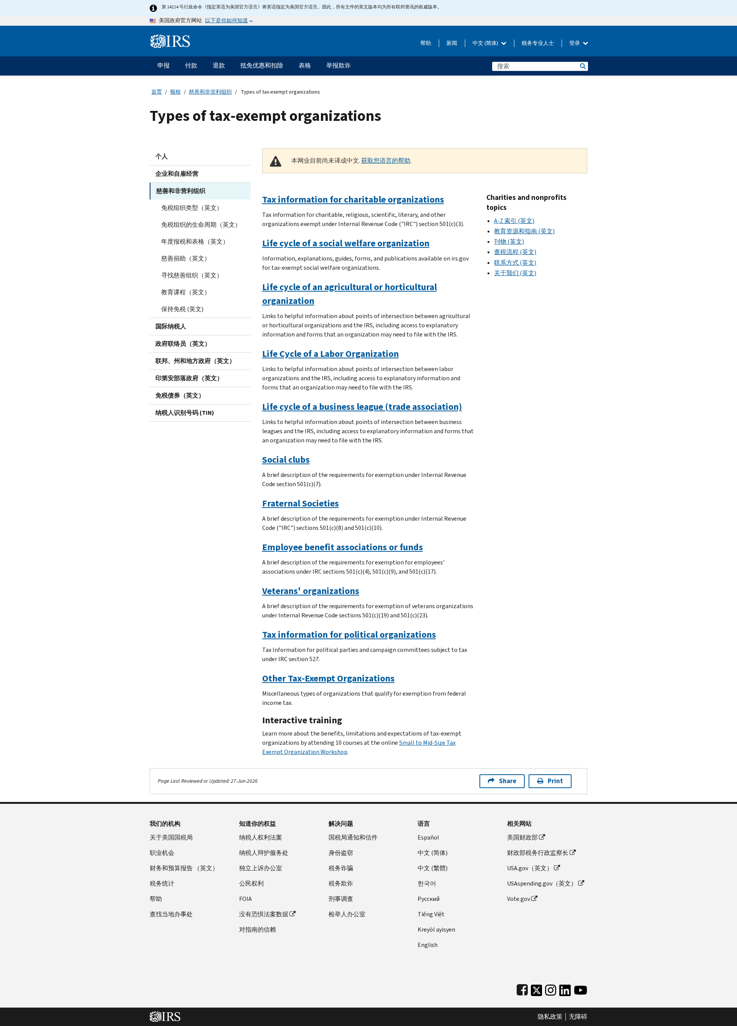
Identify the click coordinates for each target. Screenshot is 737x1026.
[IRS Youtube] (580, 988)
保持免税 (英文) (182, 309)
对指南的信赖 (257, 929)
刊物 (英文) (509, 242)
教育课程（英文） (185, 292)
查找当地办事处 (171, 914)
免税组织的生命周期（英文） (201, 225)
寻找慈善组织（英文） (192, 275)
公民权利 (251, 883)
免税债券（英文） (180, 395)
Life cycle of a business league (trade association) (362, 407)
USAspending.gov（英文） (542, 883)
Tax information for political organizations (349, 634)
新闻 (451, 43)
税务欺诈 (341, 883)
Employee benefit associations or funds (342, 547)
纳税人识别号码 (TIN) (184, 413)
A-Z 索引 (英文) (514, 221)
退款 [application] (219, 65)
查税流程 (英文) (515, 252)
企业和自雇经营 (176, 174)
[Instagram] (550, 988)
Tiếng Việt (431, 914)
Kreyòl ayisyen (436, 929)
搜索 (582, 66)
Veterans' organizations (310, 591)
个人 (161, 156)
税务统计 (162, 883)
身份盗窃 (341, 853)
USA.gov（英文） (530, 868)
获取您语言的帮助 (385, 161)
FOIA (245, 899)
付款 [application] (191, 65)
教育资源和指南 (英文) (524, 231)
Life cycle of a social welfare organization (346, 243)
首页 (156, 92)
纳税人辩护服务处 (263, 853)
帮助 (425, 43)
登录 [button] (575, 43)
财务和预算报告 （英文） (184, 868)
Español (428, 837)
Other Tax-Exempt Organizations (328, 678)
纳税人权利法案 (260, 837)
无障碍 (578, 1017)
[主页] (170, 38)
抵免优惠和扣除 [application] (261, 65)
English (428, 945)
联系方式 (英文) (515, 263)
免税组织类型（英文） (192, 208)
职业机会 (162, 853)
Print (555, 781)
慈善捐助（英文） (185, 258)
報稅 (175, 92)
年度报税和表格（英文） (195, 242)
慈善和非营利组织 (210, 92)
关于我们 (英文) (515, 273)
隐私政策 (550, 1017)
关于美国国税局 (171, 837)
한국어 (427, 883)
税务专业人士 (538, 43)
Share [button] (507, 781)
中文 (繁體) (433, 868)
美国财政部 (522, 837)
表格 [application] (305, 65)
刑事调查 (341, 899)
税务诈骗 (341, 868)
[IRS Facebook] (522, 988)
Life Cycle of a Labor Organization (330, 354)
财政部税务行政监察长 (537, 853)
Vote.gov (518, 899)
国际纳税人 (170, 326)
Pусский (429, 899)
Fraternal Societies (300, 503)
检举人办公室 (347, 914)
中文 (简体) (486, 43)
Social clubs (286, 460)
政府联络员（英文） (183, 344)
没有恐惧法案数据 (263, 914)
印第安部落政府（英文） (189, 378)
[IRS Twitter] (536, 988)
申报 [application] (163, 65)
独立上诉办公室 (260, 868)
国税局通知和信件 (353, 837)
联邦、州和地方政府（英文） (195, 361)
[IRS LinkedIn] (565, 988)
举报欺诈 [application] (338, 65)
